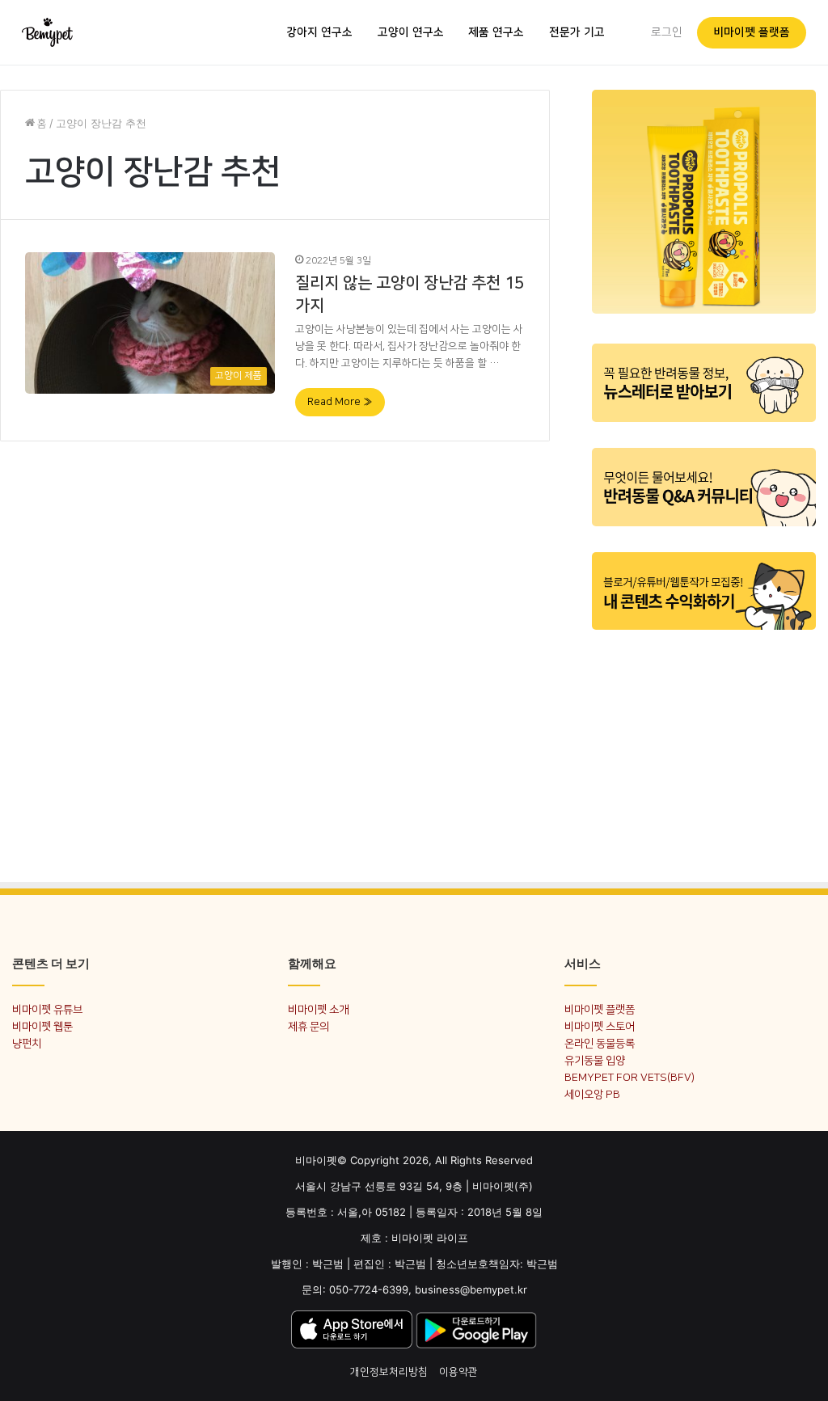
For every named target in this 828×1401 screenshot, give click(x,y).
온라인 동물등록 (599, 1043)
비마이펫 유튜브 (47, 1009)
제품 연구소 (496, 32)
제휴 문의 (308, 1026)
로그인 (666, 32)
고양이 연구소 (411, 32)
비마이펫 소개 (318, 1009)
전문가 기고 (577, 32)
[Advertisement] (704, 746)
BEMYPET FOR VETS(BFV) (629, 1077)
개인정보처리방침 (389, 1372)
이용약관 (458, 1372)
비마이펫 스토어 (599, 1026)
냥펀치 (26, 1043)
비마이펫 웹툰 (42, 1026)
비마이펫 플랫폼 (751, 32)
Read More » (340, 401)
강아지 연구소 (319, 32)
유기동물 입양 (594, 1060)
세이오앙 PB (592, 1094)
